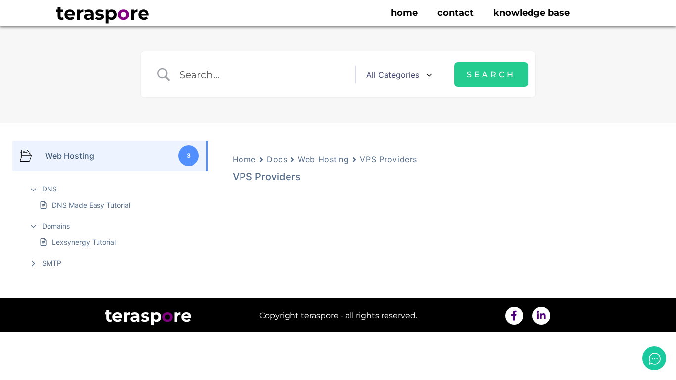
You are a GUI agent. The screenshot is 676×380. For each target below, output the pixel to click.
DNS (49, 189)
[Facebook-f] (514, 316)
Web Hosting (323, 159)
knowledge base (531, 12)
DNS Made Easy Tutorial (91, 205)
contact (455, 12)
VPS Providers (388, 159)
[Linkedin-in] (541, 316)
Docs (277, 159)
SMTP (51, 263)
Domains (56, 226)
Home (244, 159)
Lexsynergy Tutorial (84, 242)
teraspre (102, 13)
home (404, 12)
